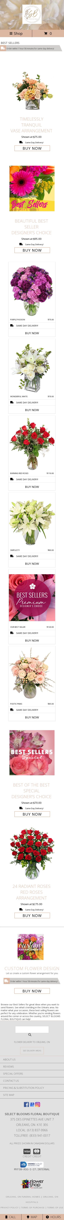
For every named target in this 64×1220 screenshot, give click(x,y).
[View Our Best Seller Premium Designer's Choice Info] (32, 597)
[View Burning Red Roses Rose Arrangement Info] (32, 444)
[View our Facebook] (26, 1106)
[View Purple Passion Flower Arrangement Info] (32, 290)
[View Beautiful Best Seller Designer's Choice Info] (32, 188)
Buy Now (32, 148)
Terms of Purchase (33, 1207)
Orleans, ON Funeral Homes (23, 1196)
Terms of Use (55, 1207)
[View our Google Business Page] (32, 1106)
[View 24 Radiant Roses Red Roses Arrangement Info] (32, 854)
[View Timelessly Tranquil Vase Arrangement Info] (32, 86)
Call (11, 1217)
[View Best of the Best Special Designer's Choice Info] (32, 752)
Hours (55, 1217)
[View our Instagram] (37, 1106)
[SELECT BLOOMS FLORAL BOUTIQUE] (32, 22)
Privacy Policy (9, 1207)
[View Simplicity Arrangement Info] (32, 521)
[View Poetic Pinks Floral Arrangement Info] (32, 674)
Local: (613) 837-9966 (32, 1130)
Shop (18, 33)
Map (33, 1217)
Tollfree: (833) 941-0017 (32, 1135)
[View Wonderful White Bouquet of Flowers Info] (32, 367)
